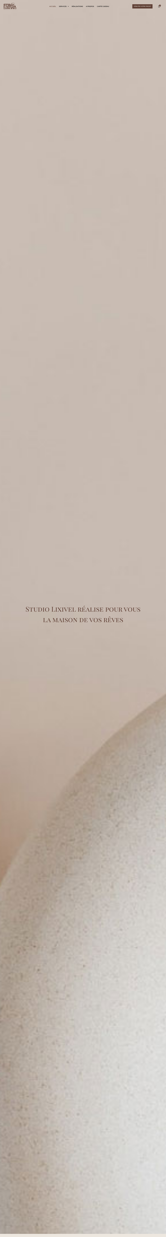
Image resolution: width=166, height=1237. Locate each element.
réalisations (77, 6)
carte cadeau (103, 6)
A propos (90, 6)
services (63, 6)
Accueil (52, 6)
